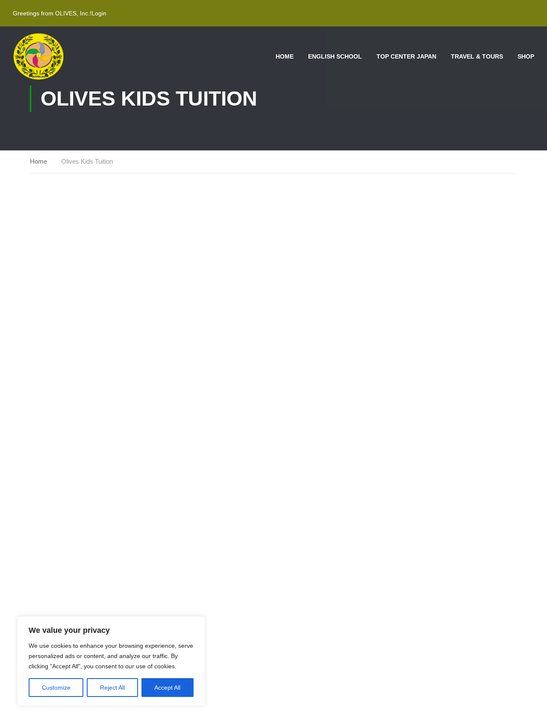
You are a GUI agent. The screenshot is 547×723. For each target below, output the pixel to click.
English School (335, 56)
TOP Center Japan (406, 56)
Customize (56, 687)
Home (285, 56)
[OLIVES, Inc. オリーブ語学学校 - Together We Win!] (38, 56)
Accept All (167, 687)
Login (98, 13)
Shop (526, 56)
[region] (111, 661)
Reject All (112, 687)
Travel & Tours (477, 56)
